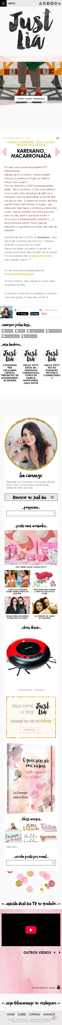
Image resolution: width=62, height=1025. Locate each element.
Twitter (52, 3)
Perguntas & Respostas (19, 274)
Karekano (55, 331)
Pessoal (22, 145)
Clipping (34, 1014)
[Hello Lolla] (31, 838)
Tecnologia (37, 145)
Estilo (40, 142)
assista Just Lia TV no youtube (31, 904)
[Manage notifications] (54, 1017)
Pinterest (55, 3)
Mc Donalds (12, 336)
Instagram (44, 3)
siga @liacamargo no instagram (31, 1003)
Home (11, 1014)
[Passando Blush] (13, 838)
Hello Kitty (37, 331)
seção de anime (42, 256)
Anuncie (49, 1014)
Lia (18, 310)
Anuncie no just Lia (29, 497)
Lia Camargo (23, 1021)
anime (9, 331)
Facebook (48, 3)
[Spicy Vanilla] (49, 838)
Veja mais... (12, 846)
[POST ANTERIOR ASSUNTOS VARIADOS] (4, 152)
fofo (21, 331)
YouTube (40, 3)
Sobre (22, 1014)
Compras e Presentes (20, 142)
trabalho (30, 336)
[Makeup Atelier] (13, 827)
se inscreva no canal (43, 987)
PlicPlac (47, 1021)
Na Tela (50, 142)
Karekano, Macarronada (31, 154)
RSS (59, 3)
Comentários (50, 310)
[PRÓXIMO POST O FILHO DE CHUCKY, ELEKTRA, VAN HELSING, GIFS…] (58, 152)
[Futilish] (49, 827)
